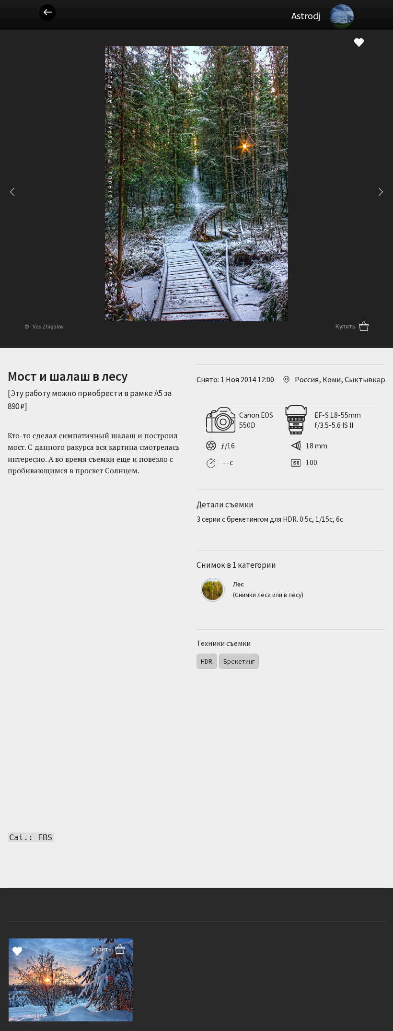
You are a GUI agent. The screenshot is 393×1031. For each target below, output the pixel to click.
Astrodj (305, 16)
